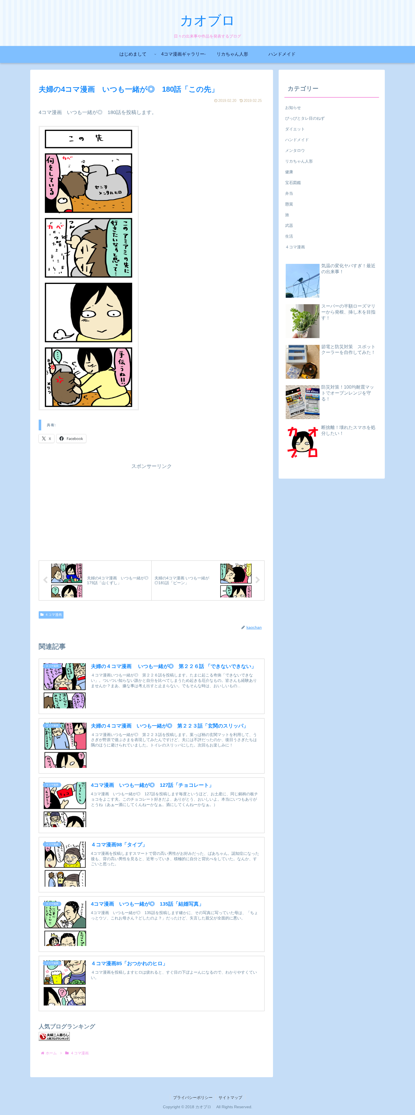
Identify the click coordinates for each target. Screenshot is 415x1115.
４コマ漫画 (53, 615)
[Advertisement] (152, 510)
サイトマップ (230, 1097)
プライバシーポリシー (193, 1097)
